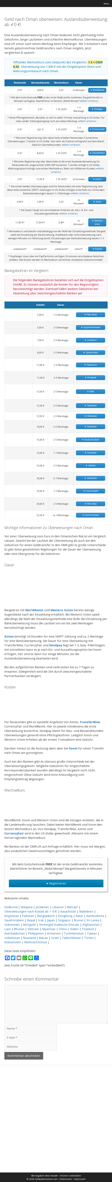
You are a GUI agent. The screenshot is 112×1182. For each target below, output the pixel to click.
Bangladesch (46, 916)
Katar (79, 916)
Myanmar (49, 929)
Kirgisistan (11, 916)
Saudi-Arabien (14, 920)
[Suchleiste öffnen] (92, 3)
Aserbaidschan (14, 933)
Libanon (58, 907)
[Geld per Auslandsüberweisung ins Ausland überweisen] (3, 3)
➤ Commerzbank (90, 515)
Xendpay (55, 645)
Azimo (9, 636)
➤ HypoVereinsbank (90, 327)
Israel (55, 938)
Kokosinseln (12, 942)
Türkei (88, 938)
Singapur (64, 920)
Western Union (61, 610)
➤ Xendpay (97, 109)
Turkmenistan (74, 933)
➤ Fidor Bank (90, 314)
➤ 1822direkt (90, 478)
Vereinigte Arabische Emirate (59, 925)
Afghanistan (90, 925)
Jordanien (42, 907)
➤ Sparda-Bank (90, 352)
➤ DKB (90, 391)
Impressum (79, 1178)
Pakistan (28, 916)
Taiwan (92, 933)
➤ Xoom (97, 201)
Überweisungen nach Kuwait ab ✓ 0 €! (30, 911)
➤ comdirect (91, 340)
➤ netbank (91, 465)
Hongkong (65, 916)
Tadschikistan (71, 938)
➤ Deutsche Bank (90, 439)
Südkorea (11, 907)
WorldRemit (34, 610)
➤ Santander (90, 426)
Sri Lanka (92, 920)
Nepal (31, 920)
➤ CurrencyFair (97, 129)
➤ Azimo (97, 179)
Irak (41, 920)
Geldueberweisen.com (46, 1178)
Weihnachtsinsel (35, 942)
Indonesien (12, 925)
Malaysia (27, 907)
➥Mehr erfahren (89, 101)
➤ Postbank (90, 377)
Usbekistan (12, 938)
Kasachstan (68, 911)
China (63, 929)
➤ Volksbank (90, 416)
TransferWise (90, 722)
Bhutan (19, 929)
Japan (51, 920)
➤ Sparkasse (90, 365)
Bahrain (72, 907)
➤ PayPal (97, 249)
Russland (29, 938)
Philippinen (36, 933)
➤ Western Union (97, 222)
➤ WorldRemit (97, 90)
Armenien (54, 933)
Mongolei (29, 925)
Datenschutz (65, 1178)
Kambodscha (95, 916)
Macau (43, 938)
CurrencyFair (14, 833)
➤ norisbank (91, 452)
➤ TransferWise (97, 153)
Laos (7, 929)
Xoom (73, 748)
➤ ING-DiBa (91, 503)
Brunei (78, 920)
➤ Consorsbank (90, 491)
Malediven (86, 911)
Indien (74, 929)
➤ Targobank (90, 405)
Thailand (88, 929)
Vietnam (33, 929)
